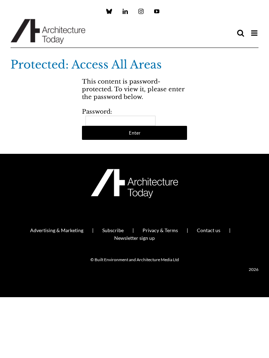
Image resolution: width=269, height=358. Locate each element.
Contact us (208, 230)
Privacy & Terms (160, 230)
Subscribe (113, 230)
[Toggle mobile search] (240, 33)
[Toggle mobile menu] (254, 33)
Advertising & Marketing (56, 230)
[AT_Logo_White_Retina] (134, 172)
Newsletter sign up (134, 238)
